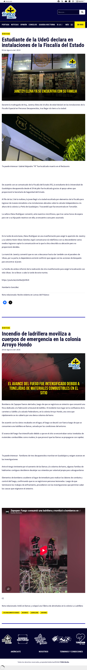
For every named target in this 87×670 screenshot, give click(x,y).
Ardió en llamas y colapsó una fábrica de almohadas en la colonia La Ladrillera (50, 605)
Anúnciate (16, 651)
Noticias (15, 25)
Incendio (25, 612)
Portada (5, 25)
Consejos (33, 25)
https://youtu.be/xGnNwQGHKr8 (15, 280)
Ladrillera (34, 612)
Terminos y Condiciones (71, 651)
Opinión (23, 25)
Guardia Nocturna (47, 25)
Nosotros (43, 651)
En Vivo (80, 25)
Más (67, 25)
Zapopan (44, 612)
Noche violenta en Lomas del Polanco (33, 294)
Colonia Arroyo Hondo (11, 612)
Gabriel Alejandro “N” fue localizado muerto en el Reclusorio (44, 166)
